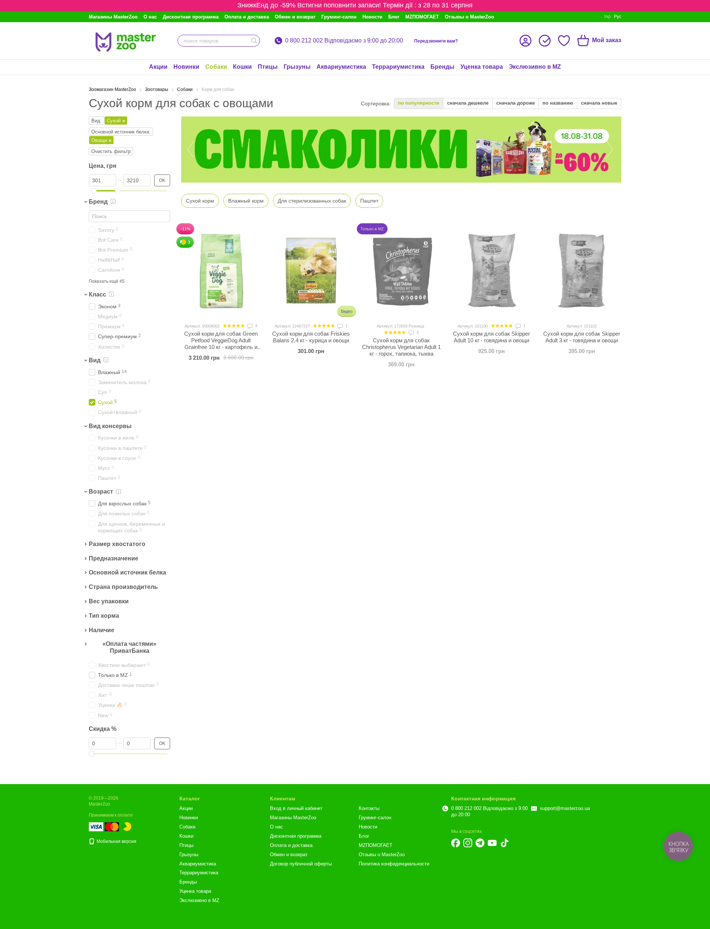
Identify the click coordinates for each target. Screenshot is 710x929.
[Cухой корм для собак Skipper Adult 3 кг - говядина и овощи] (581, 270)
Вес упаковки (109, 601)
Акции (158, 67)
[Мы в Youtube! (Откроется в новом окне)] (492, 842)
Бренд (98, 202)
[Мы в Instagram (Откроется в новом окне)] (467, 842)
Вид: (96, 120)
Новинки (186, 67)
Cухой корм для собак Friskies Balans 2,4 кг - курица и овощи (311, 336)
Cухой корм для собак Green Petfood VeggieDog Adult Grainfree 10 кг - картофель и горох (221, 343)
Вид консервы (110, 426)
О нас (150, 17)
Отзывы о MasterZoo (469, 17)
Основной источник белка (127, 573)
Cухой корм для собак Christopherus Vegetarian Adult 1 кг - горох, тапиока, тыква (401, 347)
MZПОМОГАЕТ (422, 17)
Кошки (242, 67)
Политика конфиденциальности (394, 864)
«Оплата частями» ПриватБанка (129, 647)
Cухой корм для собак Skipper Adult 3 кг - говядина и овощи (581, 336)
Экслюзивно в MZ (535, 67)
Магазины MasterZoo (113, 17)
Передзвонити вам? (436, 41)
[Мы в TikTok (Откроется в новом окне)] (504, 842)
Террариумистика (398, 67)
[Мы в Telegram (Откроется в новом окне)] (480, 842)
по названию (557, 103)
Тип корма (104, 616)
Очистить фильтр (111, 151)
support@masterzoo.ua (565, 808)
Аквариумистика (341, 67)
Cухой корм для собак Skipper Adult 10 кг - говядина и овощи (491, 336)
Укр (607, 16)
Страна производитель (123, 587)
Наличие (101, 630)
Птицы (268, 67)
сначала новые (599, 103)
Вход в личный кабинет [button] (296, 808)
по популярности (418, 103)
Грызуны (297, 67)
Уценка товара (481, 67)
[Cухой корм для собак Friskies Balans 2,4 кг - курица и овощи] (311, 270)
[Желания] (564, 41)
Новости (372, 17)
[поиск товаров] (254, 41)
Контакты (369, 808)
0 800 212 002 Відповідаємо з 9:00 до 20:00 (344, 41)
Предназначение (113, 558)
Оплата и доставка (246, 17)
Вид (95, 360)
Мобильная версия (115, 841)
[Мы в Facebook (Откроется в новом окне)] (455, 842)
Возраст (101, 492)
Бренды (442, 67)
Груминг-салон (338, 17)
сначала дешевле (467, 103)
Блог (393, 17)
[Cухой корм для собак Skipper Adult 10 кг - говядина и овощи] (491, 270)
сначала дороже (515, 103)
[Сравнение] (545, 41)
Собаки (216, 67)
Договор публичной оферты (301, 864)
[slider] (94, 190)
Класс (97, 294)
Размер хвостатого (117, 544)
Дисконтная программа (191, 17)
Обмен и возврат (295, 17)
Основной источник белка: (121, 132)
